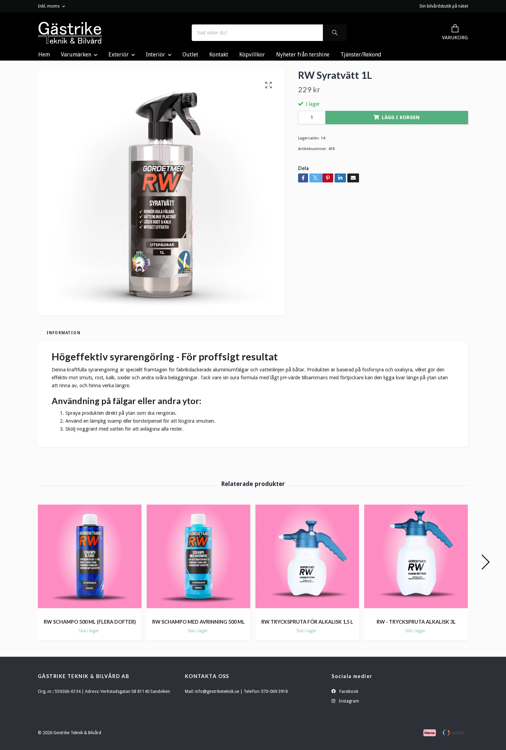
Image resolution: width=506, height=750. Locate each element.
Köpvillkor (252, 54)
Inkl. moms (49, 6)
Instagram (348, 701)
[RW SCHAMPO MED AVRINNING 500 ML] (198, 559)
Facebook (348, 691)
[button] (485, 562)
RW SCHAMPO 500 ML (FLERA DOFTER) (90, 622)
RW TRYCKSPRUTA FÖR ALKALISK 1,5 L (307, 622)
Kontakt (218, 54)
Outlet (190, 54)
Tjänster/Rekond (360, 54)
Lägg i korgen (401, 117)
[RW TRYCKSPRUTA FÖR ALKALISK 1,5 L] (307, 559)
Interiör (155, 54)
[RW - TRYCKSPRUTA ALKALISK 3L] (416, 559)
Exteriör (118, 54)
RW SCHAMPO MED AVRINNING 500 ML (198, 622)
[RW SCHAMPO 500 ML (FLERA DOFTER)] (89, 559)
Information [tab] (63, 332)
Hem (44, 54)
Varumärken (76, 54)
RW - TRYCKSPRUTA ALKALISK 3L (416, 622)
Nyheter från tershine (302, 54)
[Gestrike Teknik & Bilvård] (70, 32)
